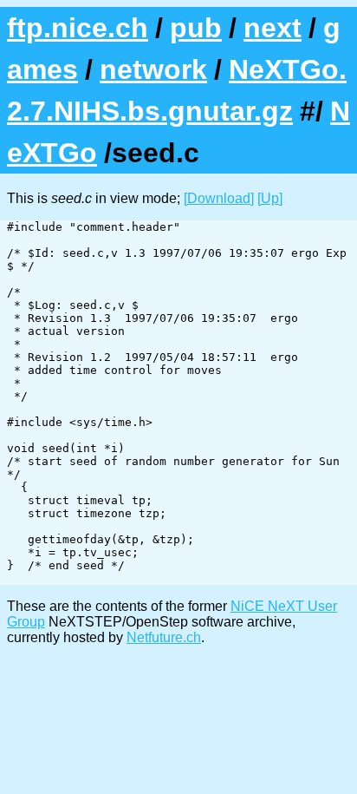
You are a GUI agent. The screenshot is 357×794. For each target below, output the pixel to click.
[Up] (269, 198)
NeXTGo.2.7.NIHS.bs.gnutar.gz (177, 90)
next (272, 27)
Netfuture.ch (164, 637)
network (153, 69)
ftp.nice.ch (77, 27)
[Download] (219, 198)
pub (196, 27)
